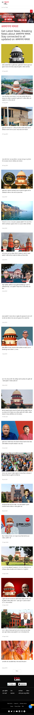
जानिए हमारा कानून (22, 693)
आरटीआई (20, 690)
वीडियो (27, 693)
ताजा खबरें (4, 693)
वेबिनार (27, 690)
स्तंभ (11, 690)
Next (17, 671)
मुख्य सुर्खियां (5, 690)
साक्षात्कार (12, 693)
